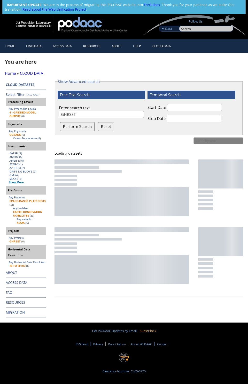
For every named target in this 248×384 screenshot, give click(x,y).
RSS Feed (82, 344)
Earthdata (152, 4)
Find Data (33, 46)
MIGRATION (15, 312)
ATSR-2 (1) (16, 164)
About (117, 46)
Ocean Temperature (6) (27, 138)
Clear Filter (32, 95)
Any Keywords (17, 131)
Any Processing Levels (22, 108)
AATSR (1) (15, 153)
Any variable (20, 208)
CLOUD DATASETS (20, 84)
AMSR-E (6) (16, 160)
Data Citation (117, 344)
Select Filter (15, 94)
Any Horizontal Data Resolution (27, 262)
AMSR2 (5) (16, 157)
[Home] (95, 24)
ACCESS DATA (16, 282)
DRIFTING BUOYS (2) (22, 171)
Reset (106, 126)
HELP (137, 46)
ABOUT (11, 272)
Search (184, 23)
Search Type (168, 23)
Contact (162, 344)
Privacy (98, 344)
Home (10, 46)
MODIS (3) (15, 178)
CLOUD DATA (161, 46)
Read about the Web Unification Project (54, 9)
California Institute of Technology (33, 25)
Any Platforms (17, 197)
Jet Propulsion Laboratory (33, 22)
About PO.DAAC (141, 344)
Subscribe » (148, 331)
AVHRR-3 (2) (17, 167)
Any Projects (16, 237)
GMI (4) (14, 175)
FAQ (9, 292)
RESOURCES (91, 46)
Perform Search (77, 126)
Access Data (62, 46)
